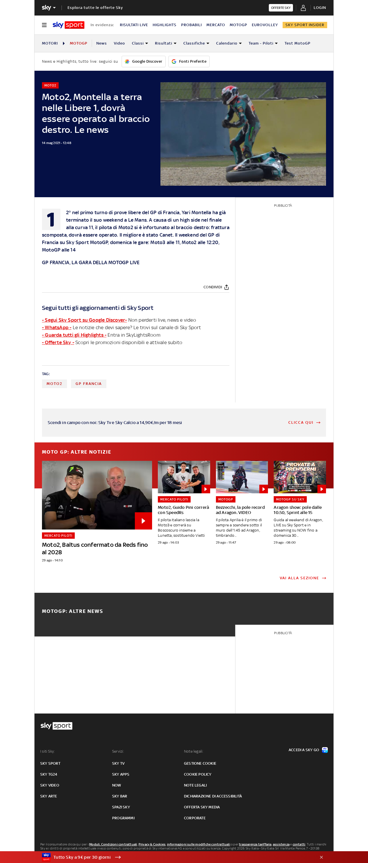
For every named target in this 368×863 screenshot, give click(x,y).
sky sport (50, 763)
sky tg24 (48, 774)
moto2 (54, 383)
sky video (49, 785)
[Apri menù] (44, 25)
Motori (50, 43)
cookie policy (198, 774)
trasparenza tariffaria (255, 844)
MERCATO (215, 25)
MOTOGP (238, 25)
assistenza (281, 844)
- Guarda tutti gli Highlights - (74, 335)
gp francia (89, 383)
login (320, 7)
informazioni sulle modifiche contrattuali (198, 844)
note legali (195, 785)
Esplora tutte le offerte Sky (95, 7)
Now (116, 785)
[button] (175, 857)
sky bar (119, 796)
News (101, 43)
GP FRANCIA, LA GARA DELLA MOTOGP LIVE (90, 262)
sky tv (118, 763)
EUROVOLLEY (265, 25)
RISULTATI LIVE (134, 25)
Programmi (123, 818)
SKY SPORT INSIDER (304, 25)
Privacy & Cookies (152, 844)
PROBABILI (191, 25)
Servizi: (118, 751)
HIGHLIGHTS (165, 25)
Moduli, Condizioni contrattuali (113, 844)
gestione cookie (200, 763)
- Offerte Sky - (58, 342)
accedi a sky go (304, 750)
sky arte (48, 796)
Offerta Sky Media (202, 807)
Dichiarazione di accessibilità (213, 796)
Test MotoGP (297, 43)
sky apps (121, 774)
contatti (299, 844)
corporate (195, 818)
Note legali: (193, 751)
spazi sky (121, 807)
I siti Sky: (47, 751)
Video (119, 43)
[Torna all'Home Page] (68, 25)
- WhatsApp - (56, 327)
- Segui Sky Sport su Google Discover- (84, 320)
